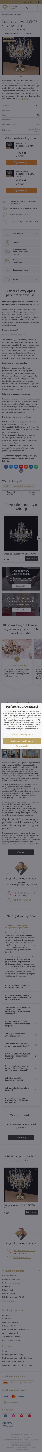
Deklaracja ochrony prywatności (22, 735)
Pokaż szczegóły (22, 746)
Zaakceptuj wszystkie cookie (22, 741)
